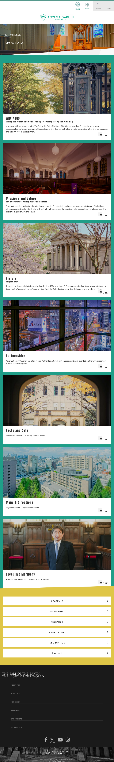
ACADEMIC (57, 600)
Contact (57, 653)
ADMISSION (57, 611)
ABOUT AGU (15, 685)
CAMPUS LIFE (57, 632)
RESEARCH (57, 621)
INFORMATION (57, 642)
